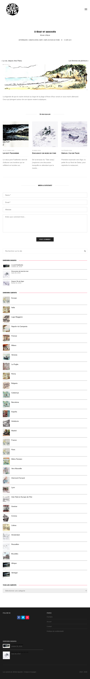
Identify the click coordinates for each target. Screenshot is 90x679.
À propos (49, 617)
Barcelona (15, 402)
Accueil (49, 622)
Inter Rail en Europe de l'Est (21, 497)
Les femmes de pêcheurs (78, 61)
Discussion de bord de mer (44, 153)
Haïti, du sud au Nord (52, 40)
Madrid (14, 431)
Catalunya (15, 393)
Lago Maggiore (17, 317)
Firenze (14, 336)
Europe (14, 298)
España (14, 412)
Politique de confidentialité (55, 631)
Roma (13, 374)
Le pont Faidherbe (11, 153)
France (14, 440)
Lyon (13, 487)
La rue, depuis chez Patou (12, 61)
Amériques (23, 40)
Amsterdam (15, 535)
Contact (49, 626)
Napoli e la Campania (19, 326)
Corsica (14, 516)
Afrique (14, 563)
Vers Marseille (16, 468)
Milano (13, 345)
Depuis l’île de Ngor (70, 153)
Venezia (14, 355)
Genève (14, 506)
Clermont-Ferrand (18, 478)
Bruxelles (14, 554)
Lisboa (13, 525)
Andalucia (15, 421)
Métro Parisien (16, 459)
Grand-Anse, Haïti (36, 40)
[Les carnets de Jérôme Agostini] (12, 9)
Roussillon (15, 544)
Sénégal (14, 573)
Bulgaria (14, 383)
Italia (13, 307)
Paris (13, 449)
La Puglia (14, 364)
